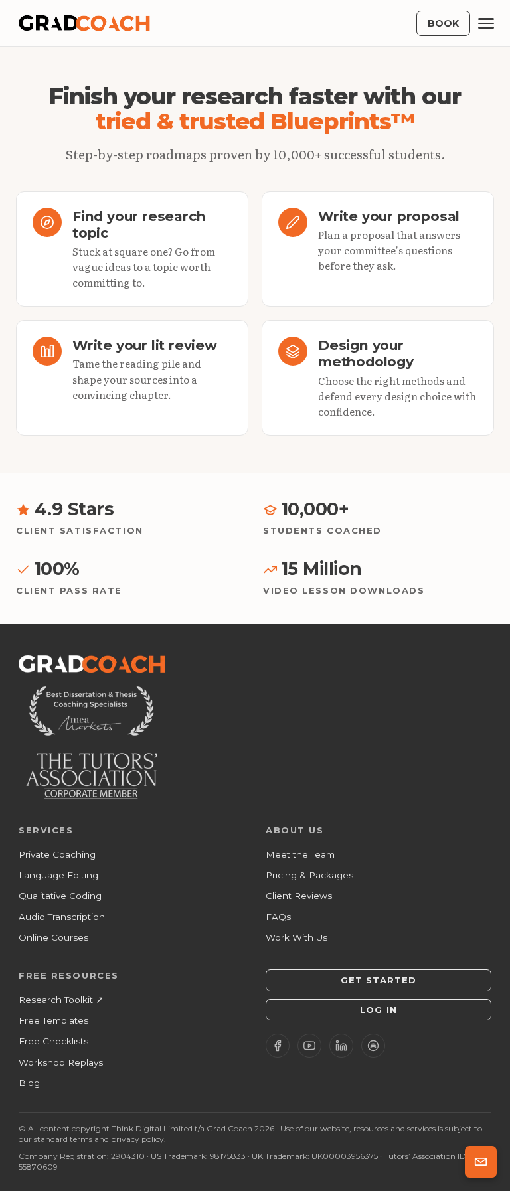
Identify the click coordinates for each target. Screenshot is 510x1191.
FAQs (278, 917)
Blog (29, 1082)
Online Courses (53, 937)
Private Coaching (57, 854)
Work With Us (296, 937)
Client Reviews (299, 895)
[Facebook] (278, 1046)
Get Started (378, 980)
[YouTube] (309, 1046)
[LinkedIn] (341, 1046)
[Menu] (486, 23)
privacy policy (137, 1139)
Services (46, 830)
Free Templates (53, 1020)
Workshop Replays (61, 1062)
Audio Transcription (62, 917)
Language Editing (58, 875)
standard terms (63, 1139)
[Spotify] (373, 1046)
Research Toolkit (61, 999)
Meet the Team (300, 854)
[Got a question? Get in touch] (481, 1162)
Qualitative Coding (60, 895)
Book (443, 23)
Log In (378, 1009)
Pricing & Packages (309, 875)
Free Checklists (53, 1041)
